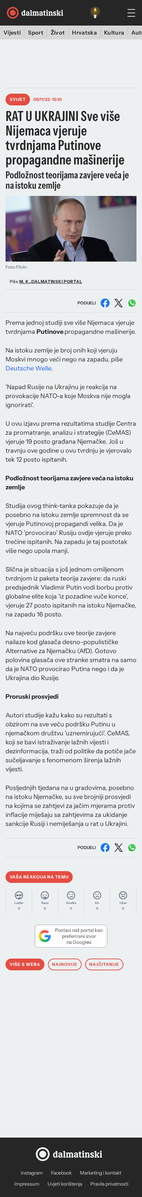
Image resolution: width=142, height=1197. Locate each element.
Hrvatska (84, 32)
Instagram (32, 1173)
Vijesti (12, 32)
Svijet (18, 99)
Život (58, 32)
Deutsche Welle (28, 368)
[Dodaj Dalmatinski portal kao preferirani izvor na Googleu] (71, 936)
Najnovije (65, 964)
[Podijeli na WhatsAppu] (132, 303)
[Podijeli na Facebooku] (105, 303)
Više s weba (25, 964)
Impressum (26, 1184)
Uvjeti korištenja (65, 1184)
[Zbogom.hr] (95, 12)
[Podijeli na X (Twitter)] (118, 303)
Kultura (114, 32)
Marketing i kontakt (100, 1173)
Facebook (61, 1173)
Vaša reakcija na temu (39, 876)
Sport (35, 32)
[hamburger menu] (131, 13)
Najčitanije (104, 964)
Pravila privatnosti (109, 1184)
